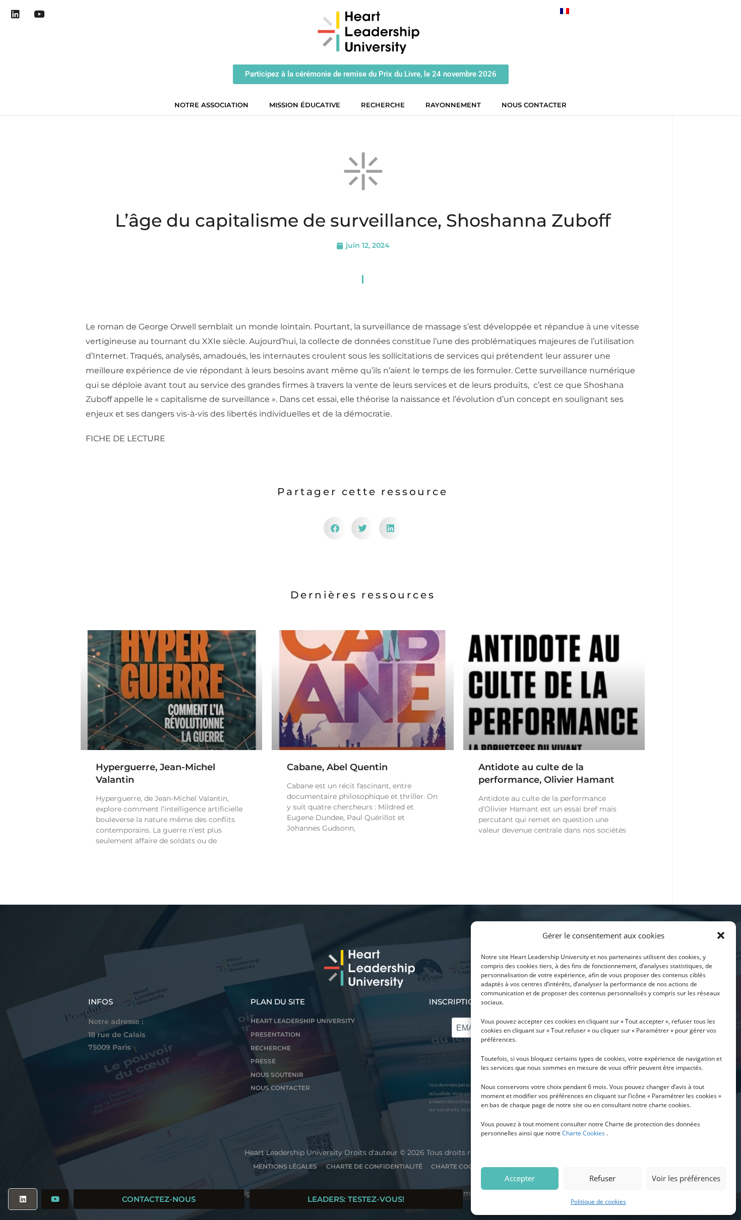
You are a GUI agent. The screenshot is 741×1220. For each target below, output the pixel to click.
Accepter (520, 1178)
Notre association (211, 105)
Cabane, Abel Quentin (337, 767)
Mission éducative (304, 105)
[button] (721, 935)
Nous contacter (534, 105)
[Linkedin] (15, 14)
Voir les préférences (686, 1178)
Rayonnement (453, 105)
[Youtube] (39, 14)
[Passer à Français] (564, 11)
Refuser (602, 1178)
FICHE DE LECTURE (125, 438)
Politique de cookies (598, 1201)
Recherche (383, 105)
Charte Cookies (583, 1133)
